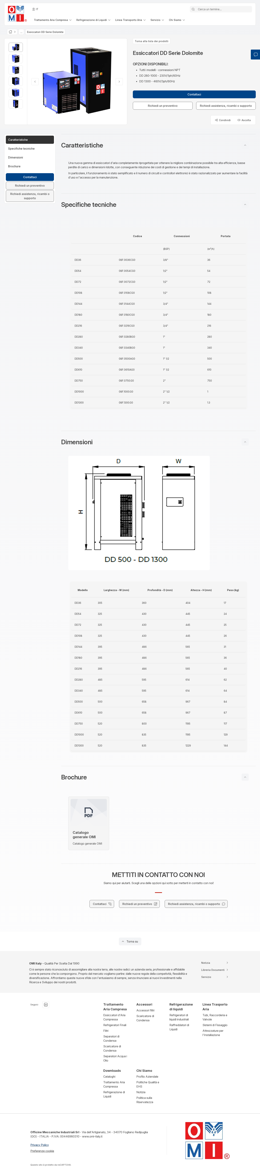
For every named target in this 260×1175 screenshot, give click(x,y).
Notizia (140, 1092)
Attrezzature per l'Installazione (213, 1033)
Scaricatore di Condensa (112, 1048)
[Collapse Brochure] (245, 777)
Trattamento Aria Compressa (114, 1084)
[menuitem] (53, 20)
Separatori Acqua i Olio (115, 1058)
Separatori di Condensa (111, 1038)
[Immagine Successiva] (119, 81)
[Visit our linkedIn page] (45, 1004)
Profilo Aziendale (147, 1076)
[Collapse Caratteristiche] (245, 145)
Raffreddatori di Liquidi (179, 1027)
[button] (158, 145)
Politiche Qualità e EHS (147, 1084)
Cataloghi (109, 1076)
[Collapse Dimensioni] (245, 441)
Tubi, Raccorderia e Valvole (215, 1017)
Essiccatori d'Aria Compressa (114, 1017)
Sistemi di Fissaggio (215, 1025)
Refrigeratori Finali (114, 1025)
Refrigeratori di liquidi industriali (179, 1017)
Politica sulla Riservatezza (144, 1100)
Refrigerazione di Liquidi (114, 1094)
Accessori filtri (145, 1010)
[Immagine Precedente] (35, 81)
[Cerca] (193, 9)
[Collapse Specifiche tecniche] (245, 204)
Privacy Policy (39, 1145)
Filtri (105, 1030)
